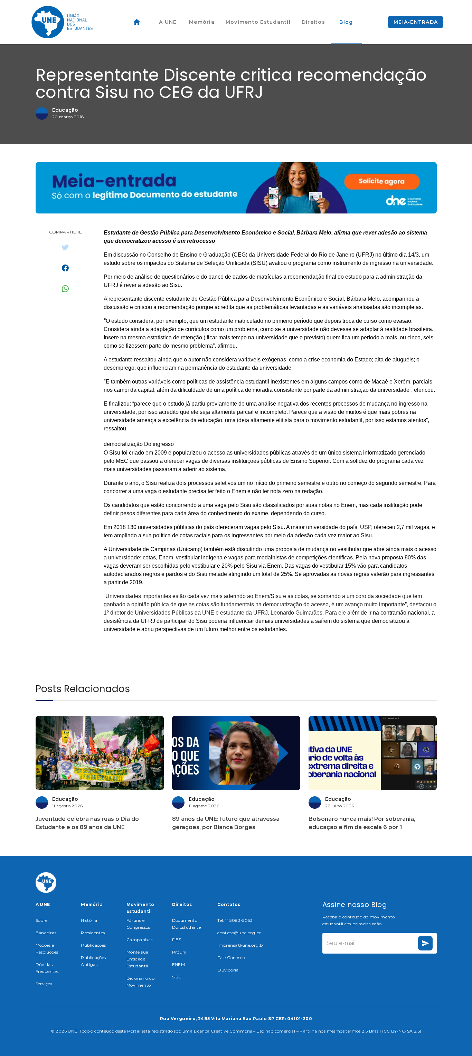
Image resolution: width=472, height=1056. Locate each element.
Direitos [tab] (313, 22)
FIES (176, 939)
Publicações (93, 945)
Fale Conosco (231, 957)
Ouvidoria (228, 970)
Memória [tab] (202, 22)
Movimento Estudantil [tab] (258, 22)
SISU (177, 976)
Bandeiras (46, 932)
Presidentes (93, 932)
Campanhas (139, 939)
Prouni (179, 952)
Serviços (44, 983)
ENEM (178, 964)
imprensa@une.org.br (241, 945)
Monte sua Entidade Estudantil (137, 958)
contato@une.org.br (239, 932)
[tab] (136, 22)
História (89, 920)
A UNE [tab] (168, 22)
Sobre (42, 920)
